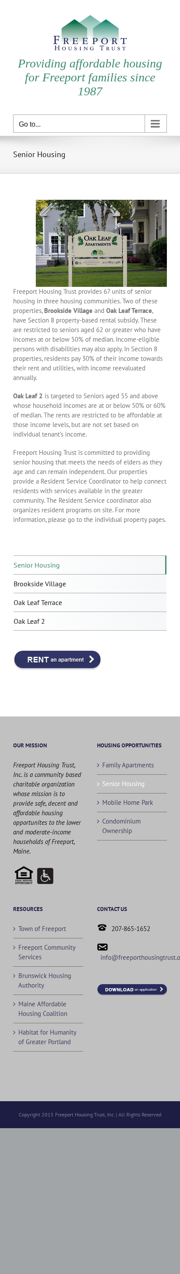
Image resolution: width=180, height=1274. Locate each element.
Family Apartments (128, 765)
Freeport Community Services (46, 952)
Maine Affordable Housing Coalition (42, 1009)
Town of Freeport (42, 928)
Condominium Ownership (121, 826)
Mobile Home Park (127, 802)
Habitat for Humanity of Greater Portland (47, 1037)
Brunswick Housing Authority (44, 980)
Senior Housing (37, 565)
